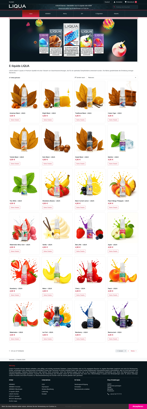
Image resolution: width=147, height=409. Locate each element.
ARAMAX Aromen (14, 387)
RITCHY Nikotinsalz (15, 398)
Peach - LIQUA (112, 288)
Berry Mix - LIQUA (81, 245)
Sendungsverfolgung (81, 384)
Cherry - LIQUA (80, 288)
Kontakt (11, 2)
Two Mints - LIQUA (16, 201)
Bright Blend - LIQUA (49, 113)
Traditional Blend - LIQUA (83, 113)
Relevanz (112, 77)
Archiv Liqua (13, 401)
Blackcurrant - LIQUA (114, 332)
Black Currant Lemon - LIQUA (84, 201)
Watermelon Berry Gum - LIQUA (20, 245)
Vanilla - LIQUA (47, 245)
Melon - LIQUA (47, 288)
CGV (43, 384)
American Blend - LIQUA (17, 113)
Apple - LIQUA (112, 245)
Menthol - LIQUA (113, 157)
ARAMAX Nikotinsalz (15, 389)
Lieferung (45, 391)
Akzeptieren (138, 406)
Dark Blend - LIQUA (48, 157)
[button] (117, 1)
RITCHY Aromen (14, 396)
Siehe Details (15, 120)
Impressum (45, 387)
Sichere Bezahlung (48, 389)
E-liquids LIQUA (14, 391)
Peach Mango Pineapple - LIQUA (118, 201)
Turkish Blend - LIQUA (17, 157)
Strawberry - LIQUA (16, 288)
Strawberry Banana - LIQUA (51, 201)
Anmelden (78, 387)
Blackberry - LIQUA (81, 332)
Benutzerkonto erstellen (82, 389)
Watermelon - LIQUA (16, 332)
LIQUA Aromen (14, 394)
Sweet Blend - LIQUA (82, 157)
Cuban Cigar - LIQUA (115, 113)
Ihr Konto (77, 380)
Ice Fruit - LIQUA (47, 332)
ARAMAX (12, 384)
